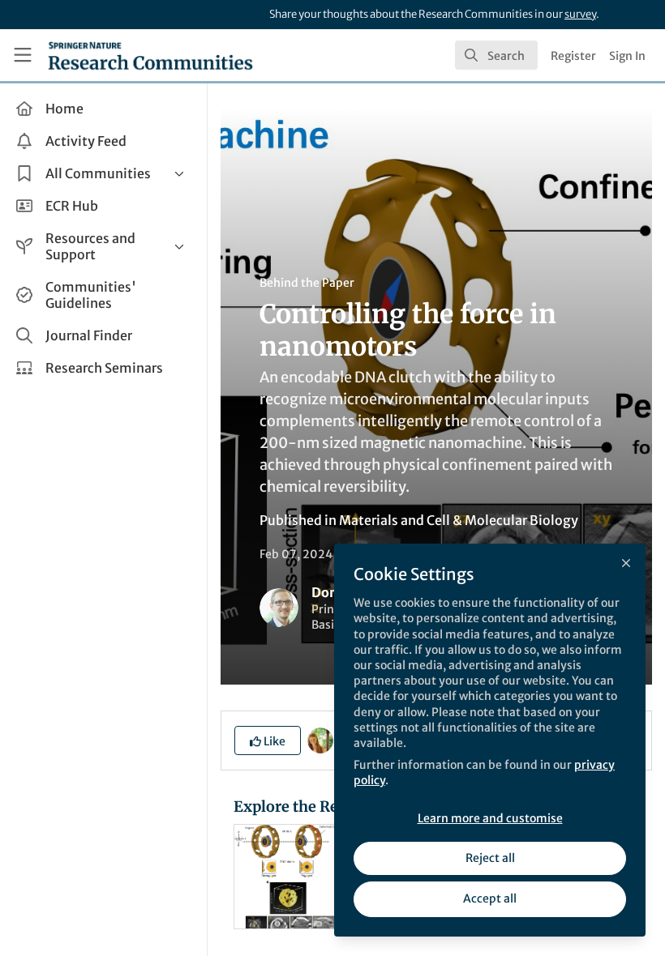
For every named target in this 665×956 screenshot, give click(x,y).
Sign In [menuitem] (627, 56)
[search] (496, 55)
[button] (267, 740)
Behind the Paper (307, 282)
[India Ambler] (320, 740)
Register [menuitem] (573, 56)
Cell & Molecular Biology (502, 520)
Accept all (490, 898)
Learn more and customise (490, 818)
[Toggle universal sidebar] (22, 55)
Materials (368, 520)
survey (580, 14)
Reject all (490, 858)
